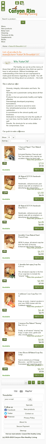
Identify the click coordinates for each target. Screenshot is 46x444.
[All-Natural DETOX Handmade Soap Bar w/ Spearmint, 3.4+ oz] (9, 212)
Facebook (11, 410)
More (3, 42)
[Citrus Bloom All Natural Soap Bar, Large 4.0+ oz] (9, 359)
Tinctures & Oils (7, 35)
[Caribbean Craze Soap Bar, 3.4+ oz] (9, 300)
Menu (3, 26)
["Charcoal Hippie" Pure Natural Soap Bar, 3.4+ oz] (9, 153)
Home (5, 46)
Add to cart (39, 170)
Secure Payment (23, 426)
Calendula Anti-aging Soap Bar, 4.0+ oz (29, 265)
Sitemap (23, 431)
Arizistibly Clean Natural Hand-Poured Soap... (29, 236)
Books (3, 39)
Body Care (5, 31)
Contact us (29, 414)
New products (6, 28)
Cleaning (4, 33)
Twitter (10, 413)
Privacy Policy (29, 418)
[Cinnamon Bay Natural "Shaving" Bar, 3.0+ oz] (9, 329)
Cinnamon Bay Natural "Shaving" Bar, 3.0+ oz (30, 324)
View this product (34, 160)
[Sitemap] (3, 9)
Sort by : (5, 141)
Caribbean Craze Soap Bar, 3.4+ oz (30, 295)
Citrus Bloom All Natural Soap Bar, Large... (30, 354)
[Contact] (3, 6)
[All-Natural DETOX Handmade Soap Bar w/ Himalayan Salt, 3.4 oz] (9, 183)
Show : (4, 137)
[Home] (3, 2)
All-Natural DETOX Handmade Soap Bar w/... (29, 177)
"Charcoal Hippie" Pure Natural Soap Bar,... (29, 148)
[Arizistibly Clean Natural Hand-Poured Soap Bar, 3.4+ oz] (9, 241)
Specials (29, 405)
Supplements (6, 37)
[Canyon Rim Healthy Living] (23, 11)
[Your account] (17, 2)
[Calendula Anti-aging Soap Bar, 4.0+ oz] (9, 271)
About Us (23, 422)
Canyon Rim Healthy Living (31, 434)
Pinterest (10, 417)
